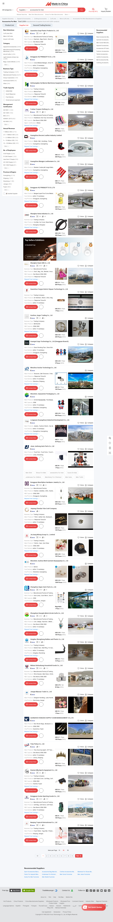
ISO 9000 (7, 121)
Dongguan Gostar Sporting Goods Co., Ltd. (45, 796)
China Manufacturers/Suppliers (34, 901)
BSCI (6, 116)
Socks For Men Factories (31, 877)
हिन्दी (92, 906)
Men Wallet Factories (48, 877)
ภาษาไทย (99, 906)
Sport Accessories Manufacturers (32, 871)
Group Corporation (10, 78)
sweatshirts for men (57, 473)
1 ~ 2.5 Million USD (10, 137)
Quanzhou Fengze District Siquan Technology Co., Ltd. (49, 289)
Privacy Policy (67, 912)
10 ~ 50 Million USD (11, 143)
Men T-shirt (79, 477)
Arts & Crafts (9, 54)
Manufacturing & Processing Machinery (11, 50)
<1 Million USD (9, 132)
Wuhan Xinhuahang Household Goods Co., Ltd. (46, 665)
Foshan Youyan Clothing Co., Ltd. (42, 109)
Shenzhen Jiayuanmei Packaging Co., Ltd (44, 394)
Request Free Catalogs (31, 70)
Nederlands (66, 906)
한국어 (81, 906)
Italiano (51, 906)
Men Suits (68, 477)
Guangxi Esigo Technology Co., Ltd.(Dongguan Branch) (49, 341)
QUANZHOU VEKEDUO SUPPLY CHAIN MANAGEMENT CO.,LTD (51, 718)
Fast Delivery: (28, 65)
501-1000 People (9, 165)
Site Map (61, 897)
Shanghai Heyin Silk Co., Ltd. (40, 263)
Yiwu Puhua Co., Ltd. (37, 744)
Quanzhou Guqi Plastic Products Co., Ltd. (44, 30)
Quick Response (10, 94)
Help (54, 897)
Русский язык (43, 906)
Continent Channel (77, 901)
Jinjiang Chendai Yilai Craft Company (43, 508)
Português (26, 906)
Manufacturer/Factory (12, 75)
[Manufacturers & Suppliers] (56, 4)
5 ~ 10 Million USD (10, 140)
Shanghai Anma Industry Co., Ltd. (42, 214)
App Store (15, 890)
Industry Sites (90, 901)
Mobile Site (69, 897)
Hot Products (7, 901)
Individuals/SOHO (10, 80)
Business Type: (28, 36)
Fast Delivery (10, 97)
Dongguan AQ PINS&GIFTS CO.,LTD (42, 187)
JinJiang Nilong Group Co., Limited (42, 534)
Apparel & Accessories (12, 47)
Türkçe (106, 906)
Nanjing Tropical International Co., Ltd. (44, 822)
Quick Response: (29, 44)
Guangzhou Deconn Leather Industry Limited (46, 135)
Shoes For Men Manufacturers (54, 14)
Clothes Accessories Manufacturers (67, 871)
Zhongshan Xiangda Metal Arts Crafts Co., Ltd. (47, 613)
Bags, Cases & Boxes (11, 62)
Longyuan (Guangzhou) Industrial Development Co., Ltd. (50, 420)
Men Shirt (29, 473)
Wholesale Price (65, 901)
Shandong (8, 181)
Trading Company (11, 72)
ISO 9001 (8, 110)
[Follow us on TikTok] (91, 890)
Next (77, 856)
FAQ (50, 897)
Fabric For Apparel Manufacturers (32, 874)
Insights (61, 903)
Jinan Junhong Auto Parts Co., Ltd (42, 446)
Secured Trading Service (42, 25)
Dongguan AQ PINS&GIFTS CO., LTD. (43, 57)
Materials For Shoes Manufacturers (85, 871)
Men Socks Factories (66, 874)
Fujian (7, 187)
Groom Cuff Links (8, 39)
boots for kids (72, 473)
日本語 (87, 906)
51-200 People (9, 156)
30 (63, 850)
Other (6, 83)
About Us (43, 897)
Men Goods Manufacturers (104, 42)
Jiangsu (7, 184)
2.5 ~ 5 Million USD (10, 134)
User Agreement (46, 912)
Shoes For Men (41, 473)
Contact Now (32, 48)
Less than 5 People (10, 159)
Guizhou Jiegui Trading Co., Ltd (41, 315)
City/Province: (28, 68)
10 (59, 850)
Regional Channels (101, 901)
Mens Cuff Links (8, 36)
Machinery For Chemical (53, 477)
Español (18, 906)
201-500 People (9, 162)
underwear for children (33, 477)
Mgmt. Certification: (30, 123)
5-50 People (9, 153)
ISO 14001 (8, 113)
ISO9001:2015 (9, 118)
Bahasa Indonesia (60, 908)
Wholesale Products (52, 901)
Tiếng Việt (50, 908)
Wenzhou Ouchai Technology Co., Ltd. (43, 368)
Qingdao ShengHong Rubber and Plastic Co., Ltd (47, 639)
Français (34, 906)
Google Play (28, 890)
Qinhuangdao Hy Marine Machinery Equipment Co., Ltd (49, 83)
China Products (18, 901)
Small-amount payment (13, 100)
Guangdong (9, 175)
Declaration (57, 912)
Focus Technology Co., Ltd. (58, 914)
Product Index (53, 903)
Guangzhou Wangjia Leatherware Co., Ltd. (45, 161)
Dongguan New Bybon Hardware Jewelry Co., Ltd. (47, 482)
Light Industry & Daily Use (10, 58)
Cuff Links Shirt (7, 33)
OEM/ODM (9, 91)
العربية (74, 906)
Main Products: (28, 39)
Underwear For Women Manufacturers (50, 874)
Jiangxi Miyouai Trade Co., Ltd (41, 692)
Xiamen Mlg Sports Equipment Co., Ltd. (44, 770)
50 (68, 850)
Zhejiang (8, 178)
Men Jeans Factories (84, 874)
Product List (9, 25)
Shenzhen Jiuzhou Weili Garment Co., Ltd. (49, 561)
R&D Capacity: (28, 42)
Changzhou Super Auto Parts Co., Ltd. (43, 587)
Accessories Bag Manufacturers (50, 871)
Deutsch (58, 906)
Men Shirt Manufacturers (36, 14)
